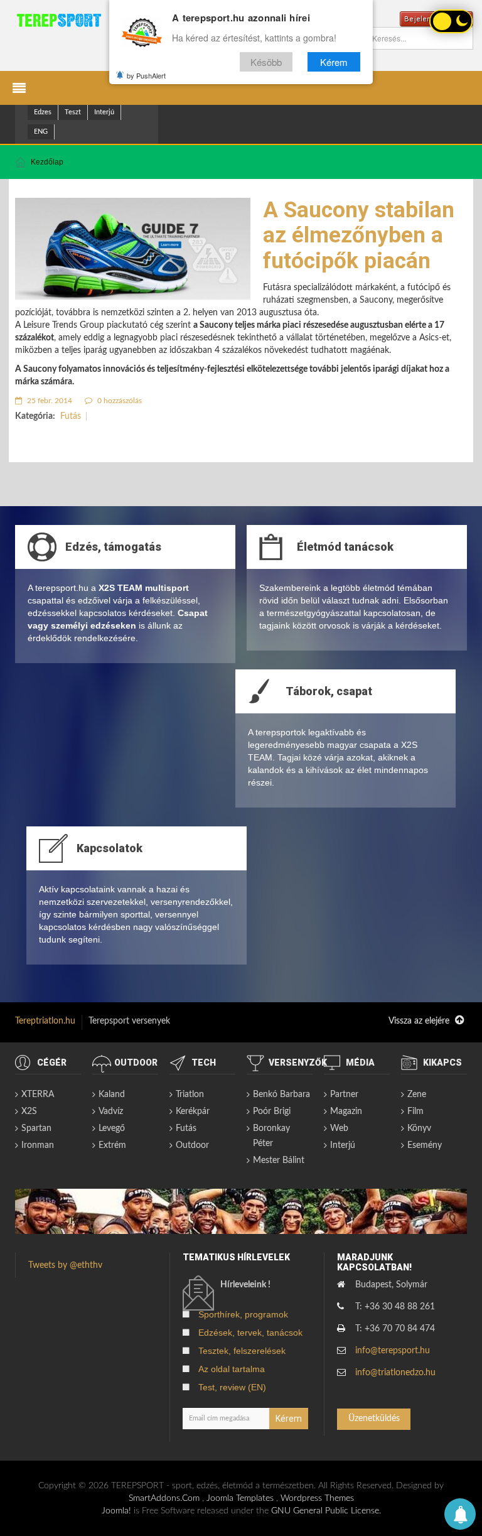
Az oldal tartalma (231, 1369)
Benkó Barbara (281, 1094)
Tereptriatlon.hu (45, 1021)
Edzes (42, 112)
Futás (70, 416)
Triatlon (190, 1094)
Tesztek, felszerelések (242, 1351)
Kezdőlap (47, 162)
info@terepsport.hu (392, 1350)
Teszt (73, 112)
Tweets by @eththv (65, 1265)
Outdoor (192, 1145)
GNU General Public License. (326, 1510)
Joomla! (116, 1510)
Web (339, 1128)
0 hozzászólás (118, 400)
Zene (416, 1094)
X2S (29, 1111)
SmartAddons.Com (164, 1498)
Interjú (104, 112)
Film (415, 1111)
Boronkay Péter (271, 1136)
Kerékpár (193, 1111)
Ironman (37, 1145)
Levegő (112, 1128)
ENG (41, 131)
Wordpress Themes (317, 1498)
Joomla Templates (240, 1498)
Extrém (112, 1145)
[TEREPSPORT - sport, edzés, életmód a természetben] (59, 20)
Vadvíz (111, 1111)
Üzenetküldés (374, 1418)
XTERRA (37, 1094)
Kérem (334, 61)
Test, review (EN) (232, 1387)
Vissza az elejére (420, 1021)
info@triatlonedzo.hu (395, 1372)
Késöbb (266, 61)
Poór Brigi (272, 1111)
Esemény (424, 1145)
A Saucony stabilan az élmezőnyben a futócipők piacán (358, 235)
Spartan (36, 1128)
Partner (344, 1094)
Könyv (419, 1128)
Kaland (112, 1094)
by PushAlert (146, 75)
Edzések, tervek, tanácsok (250, 1333)
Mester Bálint (278, 1160)
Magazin (346, 1111)
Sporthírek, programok (243, 1314)
